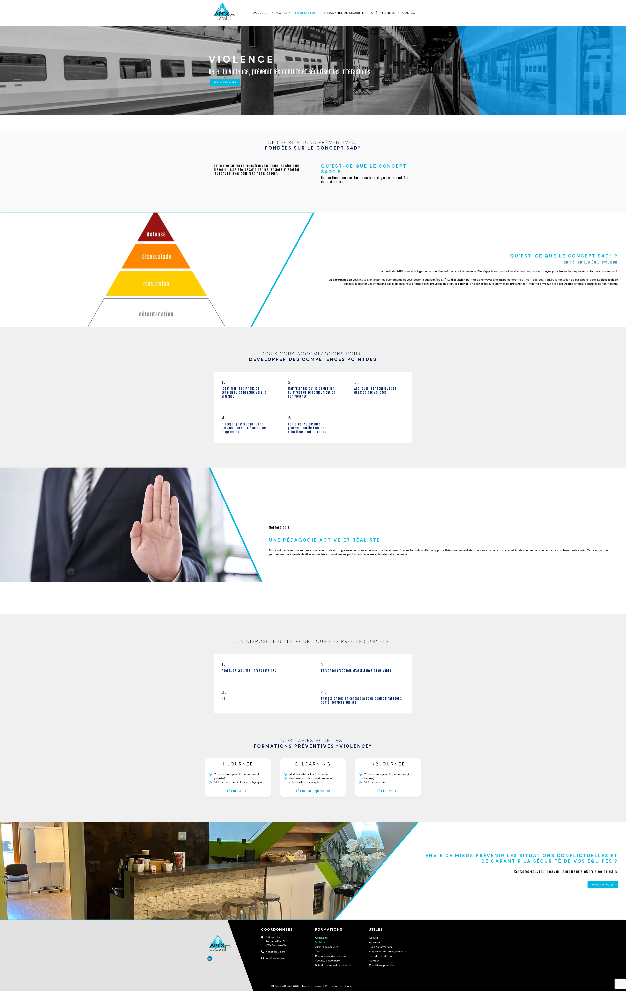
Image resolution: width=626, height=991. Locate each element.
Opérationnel (383, 13)
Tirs (317, 951)
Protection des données (339, 986)
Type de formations (381, 947)
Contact (409, 13)
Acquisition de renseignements (387, 951)
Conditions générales (381, 965)
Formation (306, 13)
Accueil (259, 13)
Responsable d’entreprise (330, 956)
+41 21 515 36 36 (275, 951)
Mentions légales (312, 986)
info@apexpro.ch (276, 958)
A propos (280, 13)
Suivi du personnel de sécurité (333, 965)
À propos (374, 942)
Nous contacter (225, 82)
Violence (320, 942)
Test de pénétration (381, 956)
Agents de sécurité (326, 947)
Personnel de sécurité (344, 13)
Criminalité (321, 937)
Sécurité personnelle (327, 960)
